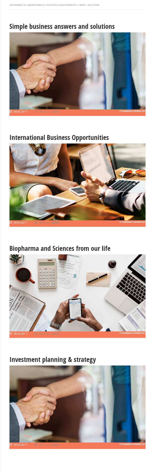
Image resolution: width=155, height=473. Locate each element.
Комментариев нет (134, 111)
